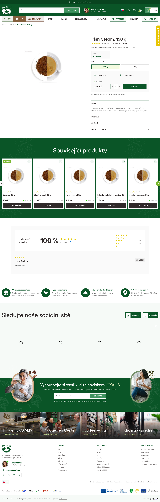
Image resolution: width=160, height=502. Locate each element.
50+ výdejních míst (139, 290)
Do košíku (134, 87)
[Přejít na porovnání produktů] (129, 10)
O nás (99, 452)
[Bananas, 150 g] (17, 174)
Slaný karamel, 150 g (42, 195)
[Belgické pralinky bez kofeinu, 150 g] (111, 174)
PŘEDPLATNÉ (101, 19)
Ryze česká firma (59, 290)
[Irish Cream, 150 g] (48, 66)
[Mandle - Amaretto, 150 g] (143, 174)
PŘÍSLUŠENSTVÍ (81, 19)
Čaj (59, 449)
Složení (94, 123)
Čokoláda (61, 455)
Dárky (60, 458)
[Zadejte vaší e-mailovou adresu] (80, 396)
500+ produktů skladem (102, 290)
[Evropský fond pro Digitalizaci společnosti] (114, 491)
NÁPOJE (64, 19)
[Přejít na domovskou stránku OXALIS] (6, 10)
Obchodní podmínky (114, 482)
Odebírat (98, 396)
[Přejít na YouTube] (14, 475)
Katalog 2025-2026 (104, 470)
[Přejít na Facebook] (4, 475)
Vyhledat (72, 10)
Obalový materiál (103, 464)
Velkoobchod (146, 458)
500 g (135, 67)
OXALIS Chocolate (103, 467)
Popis (93, 104)
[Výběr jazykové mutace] (123, 10)
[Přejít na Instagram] (9, 475)
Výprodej (61, 467)
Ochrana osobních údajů (135, 482)
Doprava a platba (147, 449)
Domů (4, 25)
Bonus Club (145, 455)
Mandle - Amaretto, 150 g (139, 195)
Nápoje (60, 461)
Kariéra (99, 458)
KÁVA (12, 25)
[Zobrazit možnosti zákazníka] (140, 10)
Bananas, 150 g (9, 195)
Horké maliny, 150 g (73, 195)
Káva (59, 452)
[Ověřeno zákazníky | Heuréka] (137, 491)
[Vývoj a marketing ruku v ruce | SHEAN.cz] (154, 499)
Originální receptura (21, 290)
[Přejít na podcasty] (19, 475)
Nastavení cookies (97, 482)
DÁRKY (50, 19)
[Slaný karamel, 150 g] (48, 174)
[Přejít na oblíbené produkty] (134, 10)
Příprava (95, 117)
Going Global (146, 461)
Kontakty (100, 449)
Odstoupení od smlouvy (149, 464)
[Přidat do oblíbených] (29, 161)
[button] (3, 2)
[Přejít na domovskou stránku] (6, 448)
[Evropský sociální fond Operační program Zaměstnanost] (149, 491)
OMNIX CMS (63, 499)
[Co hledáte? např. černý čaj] (49, 10)
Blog (98, 455)
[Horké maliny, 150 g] (80, 174)
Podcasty (100, 461)
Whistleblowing (152, 482)
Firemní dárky (62, 470)
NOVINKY (134, 19)
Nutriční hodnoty (98, 129)
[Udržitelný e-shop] (131, 491)
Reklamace (145, 452)
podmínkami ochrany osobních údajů (94, 401)
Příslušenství (62, 464)
